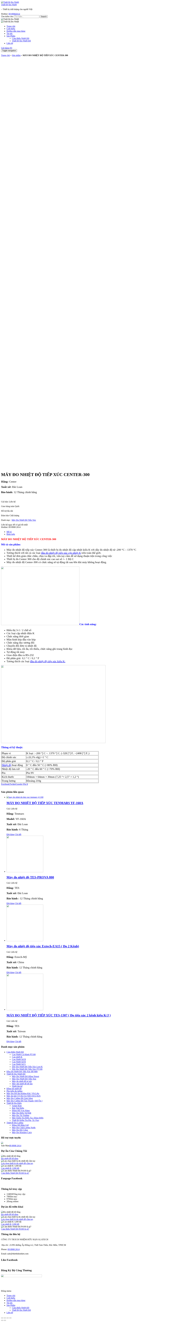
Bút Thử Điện (18, 1108)
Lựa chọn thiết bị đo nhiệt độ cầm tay (17, 1163)
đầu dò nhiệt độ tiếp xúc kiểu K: (47, 661)
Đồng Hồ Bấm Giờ (20, 1125)
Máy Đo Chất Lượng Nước (24, 1127)
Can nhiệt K (17, 1057)
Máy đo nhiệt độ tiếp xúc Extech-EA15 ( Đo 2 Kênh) (43, 946)
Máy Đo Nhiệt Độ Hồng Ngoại (25, 1076)
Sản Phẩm (11, 36)
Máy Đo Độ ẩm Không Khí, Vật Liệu (23, 1093)
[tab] (90, 532)
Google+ (19, 784)
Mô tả (9, 532)
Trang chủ (11, 26)
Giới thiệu (11, 28)
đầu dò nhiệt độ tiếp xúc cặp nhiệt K (61, 552)
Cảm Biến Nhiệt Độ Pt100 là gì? (15, 1173)
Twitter (13, 784)
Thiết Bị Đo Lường (15, 1123)
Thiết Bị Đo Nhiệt (9, 5)
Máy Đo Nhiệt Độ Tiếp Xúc (24, 520)
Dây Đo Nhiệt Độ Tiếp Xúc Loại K (27, 1067)
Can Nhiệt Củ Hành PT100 (24, 1054)
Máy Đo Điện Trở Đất (21, 1113)
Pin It (25, 784)
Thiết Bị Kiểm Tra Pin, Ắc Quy (25, 1120)
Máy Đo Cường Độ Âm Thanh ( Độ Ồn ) (24, 1101)
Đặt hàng (10, 834)
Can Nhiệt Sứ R (19, 1062)
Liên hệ (10, 43)
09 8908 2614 (15, 1145)
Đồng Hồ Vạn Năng (21, 1110)
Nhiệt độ (6, 765)
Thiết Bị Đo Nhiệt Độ (21, 41)
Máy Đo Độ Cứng (20, 1130)
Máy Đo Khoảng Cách (22, 1132)
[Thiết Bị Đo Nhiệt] (10, 2)
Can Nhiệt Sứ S (19, 1064)
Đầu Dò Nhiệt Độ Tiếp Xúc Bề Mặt (22, 1071)
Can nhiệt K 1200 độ (10, 1168)
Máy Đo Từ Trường (20, 1115)
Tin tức (10, 33)
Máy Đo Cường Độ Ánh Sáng (20, 1098)
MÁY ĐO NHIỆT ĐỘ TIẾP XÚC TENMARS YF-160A (45, 803)
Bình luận (11, 534)
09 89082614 (14, 14)
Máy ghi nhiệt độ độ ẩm (22, 1084)
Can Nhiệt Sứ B (19, 1059)
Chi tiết (18, 834)
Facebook (5, 784)
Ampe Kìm (17, 1106)
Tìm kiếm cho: (7, 16)
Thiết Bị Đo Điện (14, 1103)
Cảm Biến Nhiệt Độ (20, 38)
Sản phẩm (16, 55)
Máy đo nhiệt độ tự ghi (22, 1081)
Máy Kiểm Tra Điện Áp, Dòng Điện (27, 1118)
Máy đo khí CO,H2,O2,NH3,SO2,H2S (24, 1096)
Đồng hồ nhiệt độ (14, 1088)
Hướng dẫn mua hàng (16, 31)
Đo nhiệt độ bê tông (9, 1158)
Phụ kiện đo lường (14, 1091)
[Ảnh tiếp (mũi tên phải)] (5, 1320)
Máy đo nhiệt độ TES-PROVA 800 (30, 877)
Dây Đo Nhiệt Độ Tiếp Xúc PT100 (27, 1069)
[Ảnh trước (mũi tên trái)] (2, 1320)
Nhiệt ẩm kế (17, 1086)
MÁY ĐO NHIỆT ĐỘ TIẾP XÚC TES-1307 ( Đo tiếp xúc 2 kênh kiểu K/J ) (59, 1015)
